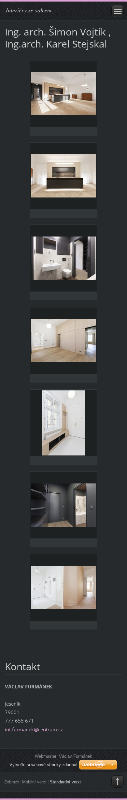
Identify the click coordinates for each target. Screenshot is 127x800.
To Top (117, 781)
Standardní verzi (65, 782)
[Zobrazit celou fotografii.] (63, 98)
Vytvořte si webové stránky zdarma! (43, 764)
